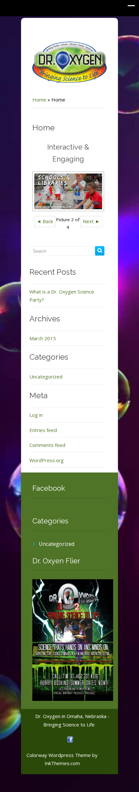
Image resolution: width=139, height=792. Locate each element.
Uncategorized (45, 376)
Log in (36, 415)
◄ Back (45, 221)
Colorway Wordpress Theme (59, 755)
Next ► (91, 221)
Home (39, 99)
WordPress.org (46, 460)
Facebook (48, 488)
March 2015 (42, 338)
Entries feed (43, 430)
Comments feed (47, 445)
